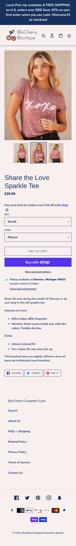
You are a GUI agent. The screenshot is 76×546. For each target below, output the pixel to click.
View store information (23, 288)
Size (6, 214)
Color (7, 230)
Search (12, 411)
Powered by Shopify (53, 532)
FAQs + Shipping (19, 431)
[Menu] (69, 35)
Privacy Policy (17, 452)
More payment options (38, 271)
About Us (14, 421)
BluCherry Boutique (32, 532)
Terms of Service (19, 462)
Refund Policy (17, 442)
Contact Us (15, 473)
